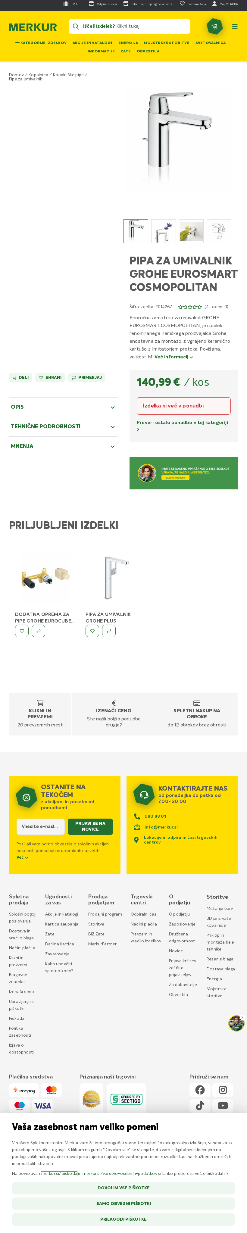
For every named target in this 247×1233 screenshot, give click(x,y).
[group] (136, 231)
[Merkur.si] (33, 28)
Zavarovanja (57, 954)
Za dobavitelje (183, 985)
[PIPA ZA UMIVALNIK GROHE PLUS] (116, 579)
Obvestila (148, 51)
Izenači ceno (113, 711)
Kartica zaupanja (61, 924)
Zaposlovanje (182, 924)
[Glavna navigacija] (235, 26)
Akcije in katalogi (92, 43)
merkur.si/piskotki (59, 1174)
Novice (176, 951)
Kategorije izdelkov (43, 43)
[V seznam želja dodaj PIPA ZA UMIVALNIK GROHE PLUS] (92, 631)
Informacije (101, 51)
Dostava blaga (221, 969)
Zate (126, 51)
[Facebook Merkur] (200, 1090)
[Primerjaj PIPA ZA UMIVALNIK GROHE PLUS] (109, 631)
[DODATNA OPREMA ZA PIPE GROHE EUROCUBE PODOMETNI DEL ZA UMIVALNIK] (46, 579)
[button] (178, 140)
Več (21, 857)
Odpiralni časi (144, 914)
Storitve (96, 924)
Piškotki (16, 1018)
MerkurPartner (102, 944)
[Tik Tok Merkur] (200, 1106)
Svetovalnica (210, 43)
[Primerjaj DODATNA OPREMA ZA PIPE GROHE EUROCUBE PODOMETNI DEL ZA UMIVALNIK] (38, 631)
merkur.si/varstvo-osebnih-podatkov (120, 1174)
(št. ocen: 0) (216, 307)
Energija (128, 43)
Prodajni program (105, 914)
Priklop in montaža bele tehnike (220, 942)
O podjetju (179, 914)
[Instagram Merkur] (223, 1090)
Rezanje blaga (220, 959)
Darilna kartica (59, 944)
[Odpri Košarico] (214, 26)
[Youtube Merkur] (223, 1106)
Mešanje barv (220, 909)
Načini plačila (22, 948)
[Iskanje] (76, 26)
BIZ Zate (96, 934)
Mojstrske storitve (166, 43)
